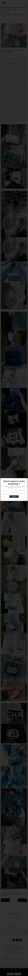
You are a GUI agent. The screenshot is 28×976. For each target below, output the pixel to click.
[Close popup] (26, 477)
